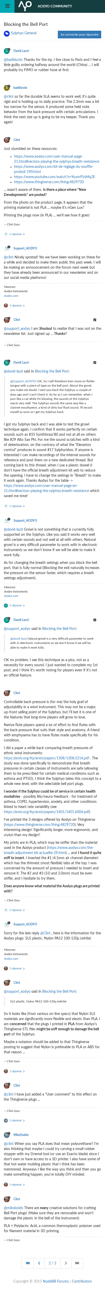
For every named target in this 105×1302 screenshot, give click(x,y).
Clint (17, 139)
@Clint (45, 933)
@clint (9, 97)
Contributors (82, 1281)
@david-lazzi (13, 371)
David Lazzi (21, 50)
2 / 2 (52, 1263)
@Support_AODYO (23, 381)
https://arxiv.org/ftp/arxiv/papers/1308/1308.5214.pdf (46, 758)
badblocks (20, 87)
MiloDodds (21, 1134)
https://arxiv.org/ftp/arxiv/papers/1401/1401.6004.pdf (46, 812)
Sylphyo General (23, 33)
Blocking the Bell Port (52, 371)
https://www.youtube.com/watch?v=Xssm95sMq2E (54, 177)
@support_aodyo (17, 329)
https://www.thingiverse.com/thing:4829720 (49, 182)
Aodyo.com (11, 295)
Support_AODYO (25, 248)
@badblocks (13, 60)
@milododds (13, 1208)
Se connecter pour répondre (79, 34)
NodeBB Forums (56, 1281)
